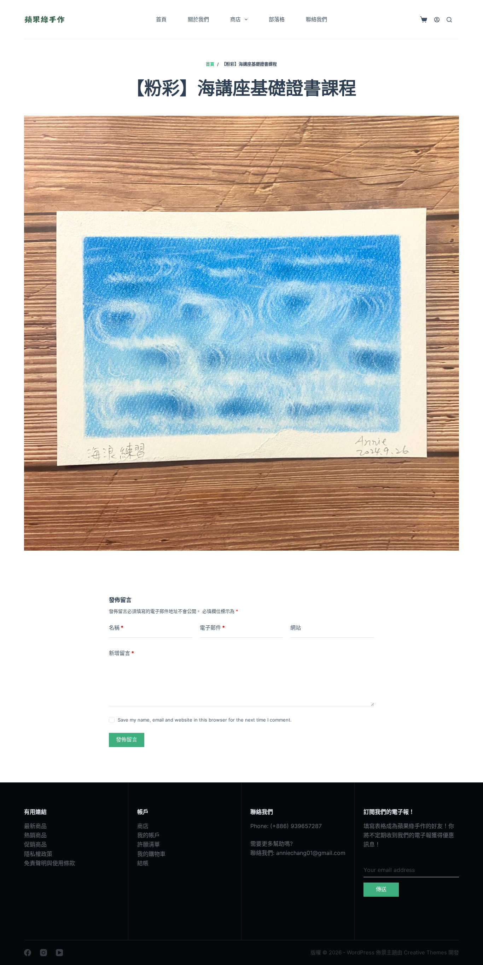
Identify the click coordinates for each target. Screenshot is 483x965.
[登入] (437, 19)
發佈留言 (126, 739)
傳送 (381, 889)
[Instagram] (43, 952)
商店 (235, 19)
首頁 (161, 19)
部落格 (277, 19)
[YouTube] (59, 952)
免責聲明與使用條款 (49, 863)
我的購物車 (151, 853)
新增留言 (121, 653)
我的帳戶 (148, 835)
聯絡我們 (316, 19)
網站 (295, 627)
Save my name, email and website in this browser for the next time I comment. (205, 720)
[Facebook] (27, 952)
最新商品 (35, 825)
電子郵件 (212, 627)
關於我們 (198, 19)
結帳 (143, 863)
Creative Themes (425, 952)
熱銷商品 (35, 835)
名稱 (116, 627)
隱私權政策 (38, 853)
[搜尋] (449, 19)
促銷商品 (35, 844)
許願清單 (148, 844)
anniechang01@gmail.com (310, 852)
